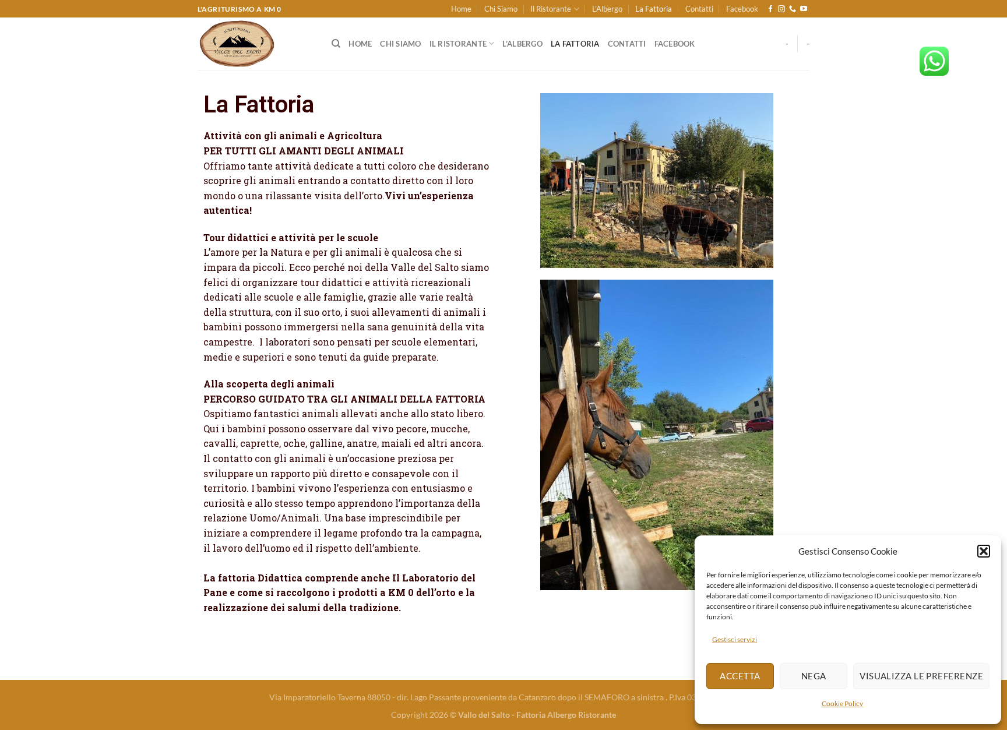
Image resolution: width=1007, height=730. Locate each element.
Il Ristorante (550, 8)
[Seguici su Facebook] (770, 9)
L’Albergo (607, 8)
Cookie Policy (842, 703)
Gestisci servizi (734, 639)
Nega (813, 676)
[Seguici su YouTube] (803, 9)
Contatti (699, 8)
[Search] (336, 44)
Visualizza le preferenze (921, 676)
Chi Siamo (500, 8)
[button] (984, 551)
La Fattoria (653, 8)
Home (461, 8)
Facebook (742, 8)
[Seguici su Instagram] (781, 9)
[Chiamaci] (792, 9)
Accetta (740, 676)
